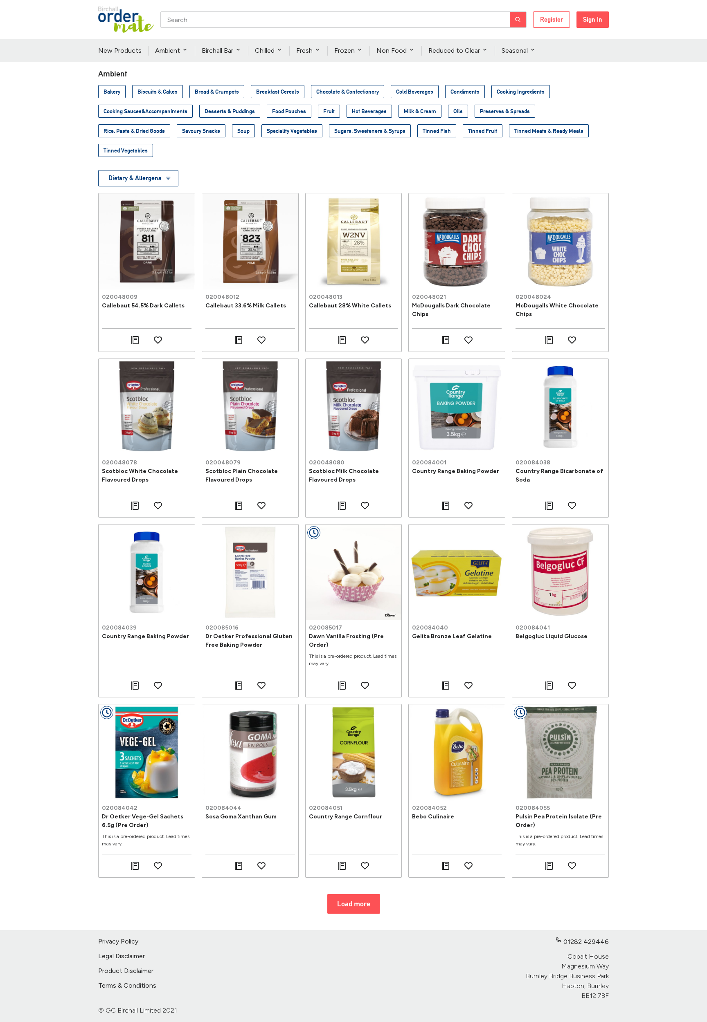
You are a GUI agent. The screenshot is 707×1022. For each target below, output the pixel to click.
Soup (243, 131)
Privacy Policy (118, 941)
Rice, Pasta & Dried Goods (134, 131)
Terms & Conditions (127, 985)
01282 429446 (586, 942)
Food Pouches (289, 111)
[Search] (518, 19)
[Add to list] (135, 340)
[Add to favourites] (158, 340)
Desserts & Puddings (230, 111)
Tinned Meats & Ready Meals (548, 131)
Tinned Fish (437, 131)
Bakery (112, 91)
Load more (353, 903)
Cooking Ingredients (521, 91)
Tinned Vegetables (126, 150)
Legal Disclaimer (121, 956)
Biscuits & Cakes (157, 91)
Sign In (592, 19)
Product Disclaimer (125, 971)
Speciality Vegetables (292, 131)
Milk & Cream (420, 111)
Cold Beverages (414, 91)
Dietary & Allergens (135, 178)
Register (551, 19)
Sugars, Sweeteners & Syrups (369, 131)
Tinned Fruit (482, 131)
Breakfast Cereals (277, 91)
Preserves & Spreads (505, 111)
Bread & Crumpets (217, 91)
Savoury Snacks (201, 131)
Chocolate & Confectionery (347, 91)
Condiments (465, 91)
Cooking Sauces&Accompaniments (145, 111)
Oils (458, 111)
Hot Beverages (369, 111)
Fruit (329, 111)
